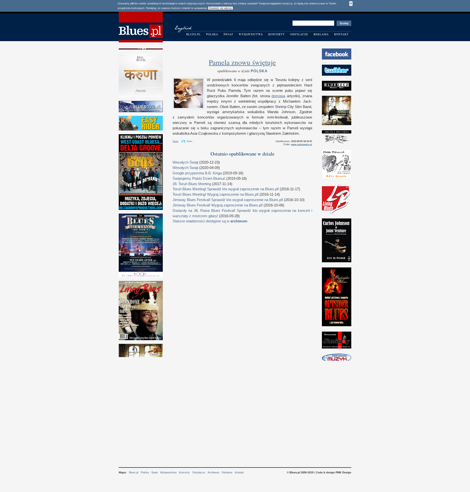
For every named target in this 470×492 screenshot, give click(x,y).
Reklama (321, 34)
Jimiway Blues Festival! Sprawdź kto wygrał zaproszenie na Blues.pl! (228, 200)
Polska (212, 34)
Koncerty (276, 34)
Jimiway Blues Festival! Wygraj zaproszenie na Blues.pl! (218, 205)
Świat (228, 34)
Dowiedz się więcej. (220, 8)
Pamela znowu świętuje (242, 62)
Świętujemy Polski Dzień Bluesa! (199, 178)
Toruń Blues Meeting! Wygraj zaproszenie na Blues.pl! (215, 194)
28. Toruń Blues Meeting (192, 184)
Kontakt (341, 34)
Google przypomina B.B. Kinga (197, 173)
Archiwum (213, 472)
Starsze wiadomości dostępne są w (210, 221)
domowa (278, 96)
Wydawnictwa (251, 34)
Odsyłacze (299, 34)
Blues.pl (193, 34)
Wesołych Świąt (185, 162)
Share (175, 141)
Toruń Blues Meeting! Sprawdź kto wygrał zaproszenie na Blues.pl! (226, 189)
